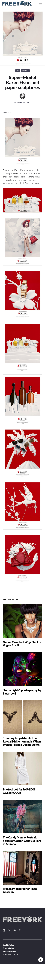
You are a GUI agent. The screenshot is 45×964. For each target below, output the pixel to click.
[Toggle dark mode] (40, 959)
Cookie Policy (8, 945)
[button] (35, 4)
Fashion (25, 70)
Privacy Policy (8, 948)
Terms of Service (9, 951)
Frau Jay (25, 102)
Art (17, 70)
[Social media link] (4, 930)
